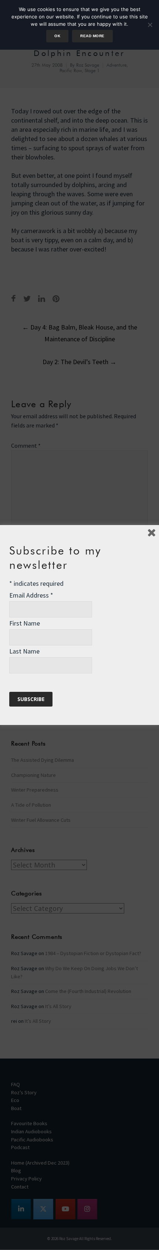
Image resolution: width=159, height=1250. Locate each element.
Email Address (31, 595)
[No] (149, 24)
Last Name (24, 651)
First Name (24, 623)
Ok (57, 36)
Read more (92, 36)
